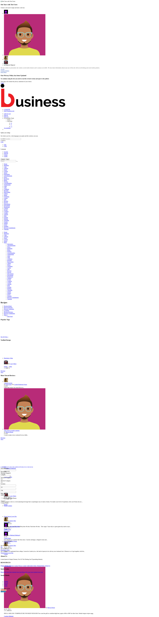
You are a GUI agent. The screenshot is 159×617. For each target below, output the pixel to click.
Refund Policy (41, 565)
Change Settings (5, 71)
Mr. (1, 547)
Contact (16, 565)
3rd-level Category (5, 480)
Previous (3, 371)
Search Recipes (5, 468)
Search (3, 501)
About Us (47, 565)
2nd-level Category (6, 477)
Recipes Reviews (8, 312)
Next (2, 372)
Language (3, 149)
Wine (10, 366)
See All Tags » (4, 337)
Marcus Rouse (9, 432)
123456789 (7, 109)
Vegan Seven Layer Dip (10, 516)
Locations (6, 310)
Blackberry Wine (8, 358)
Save (7, 159)
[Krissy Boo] (6, 58)
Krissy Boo (9, 384)
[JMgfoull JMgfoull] (6, 12)
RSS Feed (10, 316)
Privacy (3, 565)
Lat (1, 487)
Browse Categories (9, 309)
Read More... (7, 542)
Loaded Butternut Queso (20, 384)
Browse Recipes (8, 307)
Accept (2, 69)
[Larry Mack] (6, 62)
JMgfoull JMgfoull (11, 468)
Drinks (6, 366)
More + (6, 315)
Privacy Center (22, 565)
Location (3, 139)
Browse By (4, 471)
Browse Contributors (9, 313)
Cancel (3, 159)
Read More (4, 72)
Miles (2, 493)
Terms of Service (9, 565)
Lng (2, 490)
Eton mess (6, 522)
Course (6, 554)
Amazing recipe (8, 383)
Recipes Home (8, 306)
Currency (3, 140)
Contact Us (4, 590)
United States (7, 529)
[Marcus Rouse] (24, 34)
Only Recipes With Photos (9, 498)
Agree (2, 83)
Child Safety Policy (32, 565)
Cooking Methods (8, 616)
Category (3, 474)
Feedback (3, 591)
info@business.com (9, 111)
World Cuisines (8, 505)
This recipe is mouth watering (11, 430)
